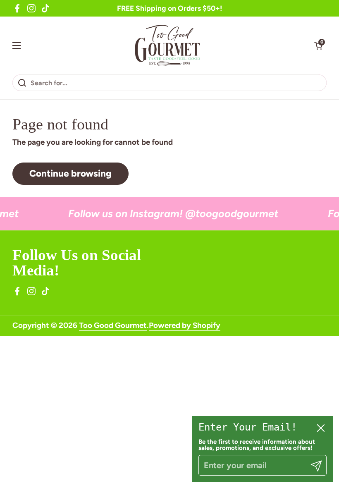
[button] (318, 45)
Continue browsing (70, 173)
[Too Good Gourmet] (168, 45)
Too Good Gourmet (113, 325)
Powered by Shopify (184, 325)
